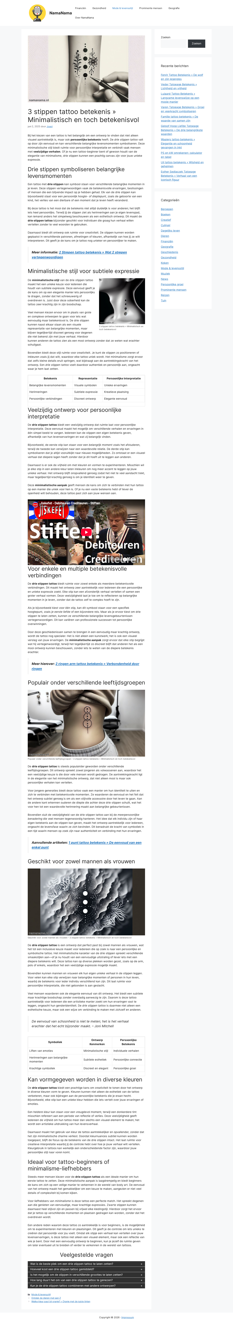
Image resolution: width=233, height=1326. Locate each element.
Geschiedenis (169, 252)
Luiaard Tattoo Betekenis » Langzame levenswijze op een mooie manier (180, 97)
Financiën (80, 8)
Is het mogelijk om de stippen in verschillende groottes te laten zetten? (76, 1274)
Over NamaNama (84, 17)
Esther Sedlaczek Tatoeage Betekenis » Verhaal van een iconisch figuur (179, 175)
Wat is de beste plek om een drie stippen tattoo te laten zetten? (71, 1263)
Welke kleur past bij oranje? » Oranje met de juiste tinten (60, 1301)
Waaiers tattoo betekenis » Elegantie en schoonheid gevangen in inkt (178, 143)
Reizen (165, 295)
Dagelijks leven (170, 230)
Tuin (163, 300)
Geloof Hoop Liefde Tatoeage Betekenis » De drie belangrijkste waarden (182, 130)
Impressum (127, 1317)
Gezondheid (99, 8)
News (164, 279)
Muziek (165, 273)
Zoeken (165, 37)
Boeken (165, 214)
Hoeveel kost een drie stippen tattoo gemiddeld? (62, 1269)
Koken (165, 262)
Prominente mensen (150, 8)
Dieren (165, 236)
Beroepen (167, 209)
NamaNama (60, 13)
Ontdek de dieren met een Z (46, 1298)
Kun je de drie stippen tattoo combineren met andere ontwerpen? (73, 1285)
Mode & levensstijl (122, 8)
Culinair (165, 225)
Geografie (174, 8)
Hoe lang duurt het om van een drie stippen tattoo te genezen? (71, 1280)
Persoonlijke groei (172, 284)
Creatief (166, 219)
